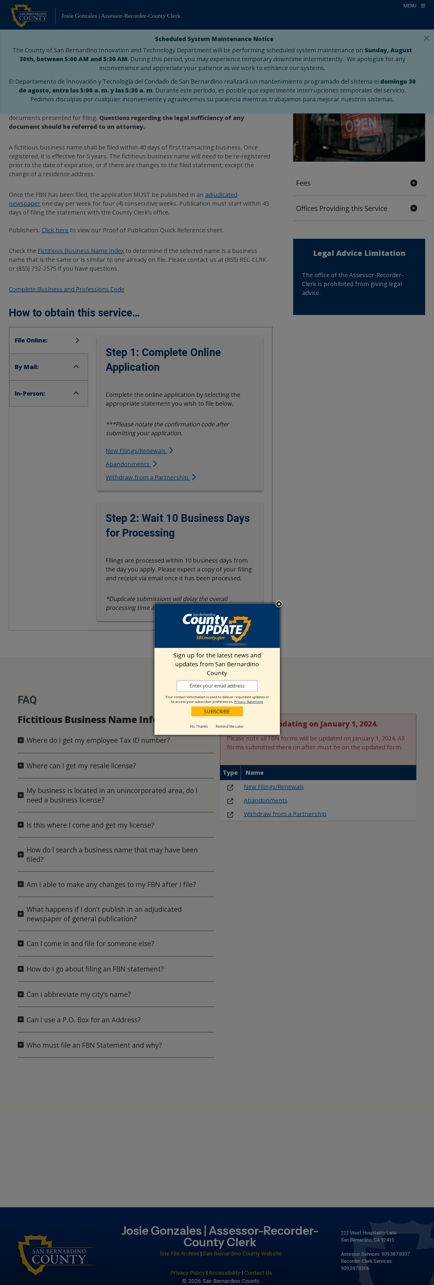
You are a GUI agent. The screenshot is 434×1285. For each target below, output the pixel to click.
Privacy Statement (248, 701)
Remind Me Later (230, 726)
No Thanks (199, 726)
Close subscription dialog (279, 604)
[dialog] (217, 669)
